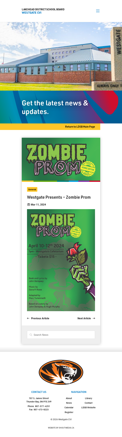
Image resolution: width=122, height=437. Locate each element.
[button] (97, 11)
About (69, 398)
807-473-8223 (41, 409)
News (69, 402)
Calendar (68, 407)
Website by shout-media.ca (61, 427)
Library (88, 398)
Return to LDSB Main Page (80, 126)
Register (69, 412)
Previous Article (39, 318)
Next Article (85, 318)
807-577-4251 (42, 406)
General (32, 189)
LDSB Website (88, 407)
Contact (88, 402)
